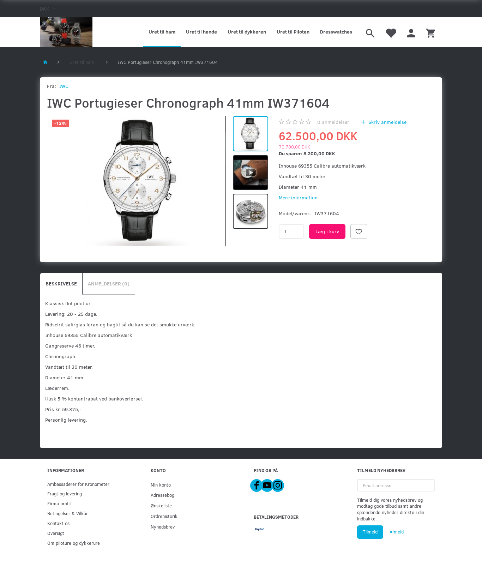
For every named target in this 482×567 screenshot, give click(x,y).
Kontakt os (58, 523)
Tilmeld (370, 532)
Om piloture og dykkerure (73, 543)
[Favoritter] (391, 32)
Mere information (298, 197)
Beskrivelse (61, 283)
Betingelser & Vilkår (67, 513)
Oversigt (55, 533)
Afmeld (397, 532)
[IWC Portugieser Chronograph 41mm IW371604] (139, 181)
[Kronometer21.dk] (66, 32)
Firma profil (59, 503)
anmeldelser (333, 122)
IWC (63, 86)
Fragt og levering (64, 493)
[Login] (411, 32)
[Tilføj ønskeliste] (358, 231)
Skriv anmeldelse (386, 122)
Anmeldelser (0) (108, 283)
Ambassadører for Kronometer (78, 484)
